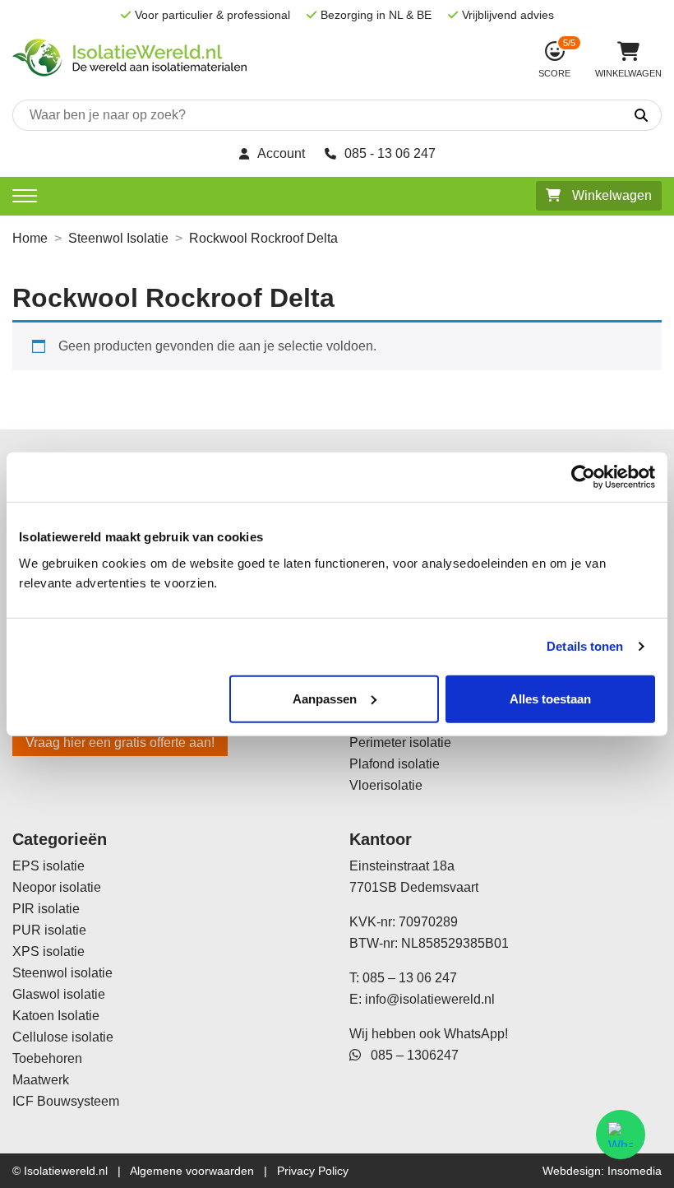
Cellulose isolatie (62, 1037)
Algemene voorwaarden (192, 1170)
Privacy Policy (313, 1170)
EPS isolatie (48, 866)
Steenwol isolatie (62, 973)
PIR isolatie (46, 909)
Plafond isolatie (394, 764)
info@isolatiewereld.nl (430, 999)
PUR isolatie (49, 930)
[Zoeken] (589, 116)
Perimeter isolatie (400, 742)
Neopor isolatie (56, 887)
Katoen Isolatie (55, 1016)
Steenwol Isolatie (118, 238)
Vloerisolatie (385, 785)
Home (30, 238)
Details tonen (585, 646)
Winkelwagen (610, 195)
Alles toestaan (550, 698)
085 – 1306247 (410, 1055)
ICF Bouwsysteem (65, 1101)
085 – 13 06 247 (409, 978)
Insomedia (634, 1170)
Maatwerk (40, 1080)
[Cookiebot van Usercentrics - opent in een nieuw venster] (583, 477)
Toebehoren (47, 1058)
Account (281, 153)
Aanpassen (325, 698)
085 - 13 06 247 (390, 153)
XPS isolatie (48, 951)
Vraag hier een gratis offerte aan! (120, 742)
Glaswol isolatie (58, 994)
